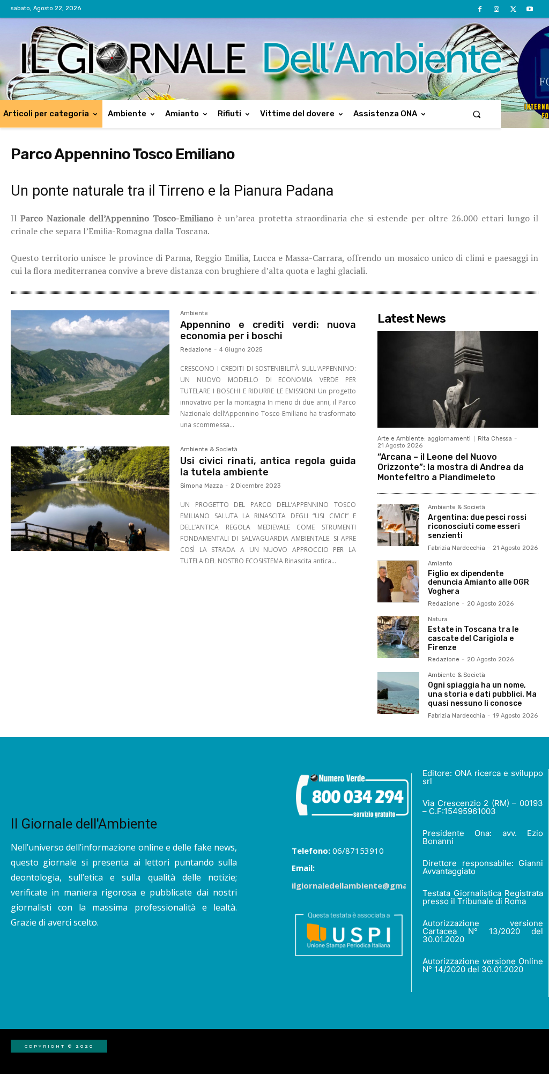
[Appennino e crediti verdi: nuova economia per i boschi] (90, 362)
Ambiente (194, 313)
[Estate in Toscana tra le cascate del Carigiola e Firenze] (398, 637)
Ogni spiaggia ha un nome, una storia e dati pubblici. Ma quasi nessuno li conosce (482, 694)
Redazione (196, 349)
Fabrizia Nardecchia (456, 548)
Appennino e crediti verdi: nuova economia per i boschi (268, 330)
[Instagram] (496, 9)
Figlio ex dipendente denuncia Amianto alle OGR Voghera (478, 582)
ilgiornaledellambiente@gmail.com (361, 885)
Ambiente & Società (209, 449)
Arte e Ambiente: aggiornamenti (424, 439)
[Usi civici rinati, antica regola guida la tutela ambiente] (90, 498)
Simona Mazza (201, 485)
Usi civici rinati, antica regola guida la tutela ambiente (268, 467)
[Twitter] (513, 9)
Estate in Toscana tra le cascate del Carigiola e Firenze (473, 638)
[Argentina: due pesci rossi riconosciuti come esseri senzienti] (398, 525)
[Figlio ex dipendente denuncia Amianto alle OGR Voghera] (398, 581)
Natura (438, 619)
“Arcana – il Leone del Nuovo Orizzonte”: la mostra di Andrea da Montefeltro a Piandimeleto (450, 467)
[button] (477, 114)
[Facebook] (479, 9)
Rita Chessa (495, 438)
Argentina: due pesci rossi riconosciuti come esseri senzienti (477, 526)
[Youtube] (530, 9)
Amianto (440, 564)
